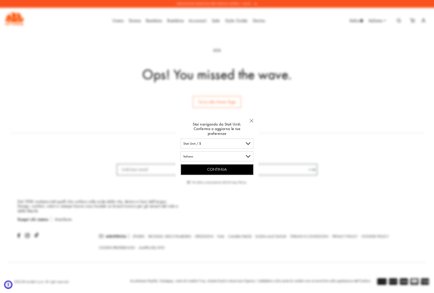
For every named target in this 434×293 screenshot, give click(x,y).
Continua (217, 169)
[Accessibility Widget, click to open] (8, 284)
